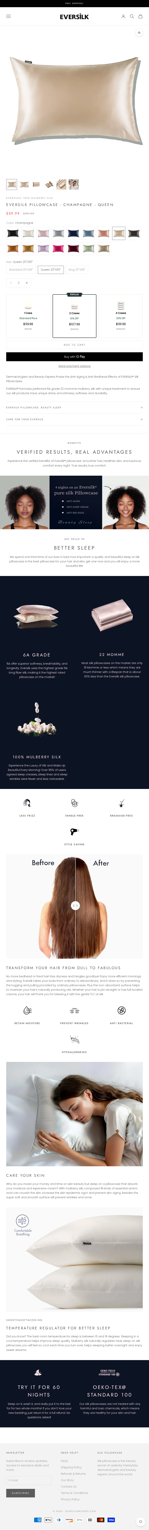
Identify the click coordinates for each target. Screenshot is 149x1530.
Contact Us (68, 1486)
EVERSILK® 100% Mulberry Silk (29, 198)
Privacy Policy (70, 1499)
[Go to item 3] (36, 184)
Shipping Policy (71, 1467)
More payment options (75, 366)
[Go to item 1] (11, 184)
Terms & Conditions (74, 1493)
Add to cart (75, 345)
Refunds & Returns (73, 1474)
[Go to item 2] (24, 184)
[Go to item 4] (48, 184)
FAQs (64, 1461)
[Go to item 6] (73, 184)
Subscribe (20, 1493)
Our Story (67, 1480)
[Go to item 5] (61, 184)
